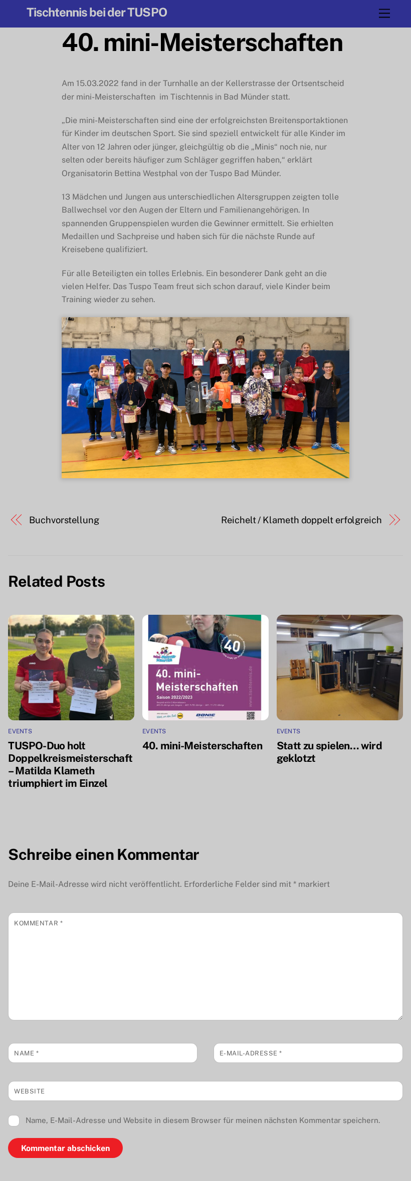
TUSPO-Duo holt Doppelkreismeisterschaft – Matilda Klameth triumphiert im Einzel (70, 764)
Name (26, 1053)
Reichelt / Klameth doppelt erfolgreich (301, 520)
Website (29, 1091)
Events (20, 731)
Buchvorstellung (64, 520)
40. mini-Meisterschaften (202, 42)
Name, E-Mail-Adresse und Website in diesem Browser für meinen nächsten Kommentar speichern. (203, 1120)
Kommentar (38, 923)
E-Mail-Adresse (251, 1053)
